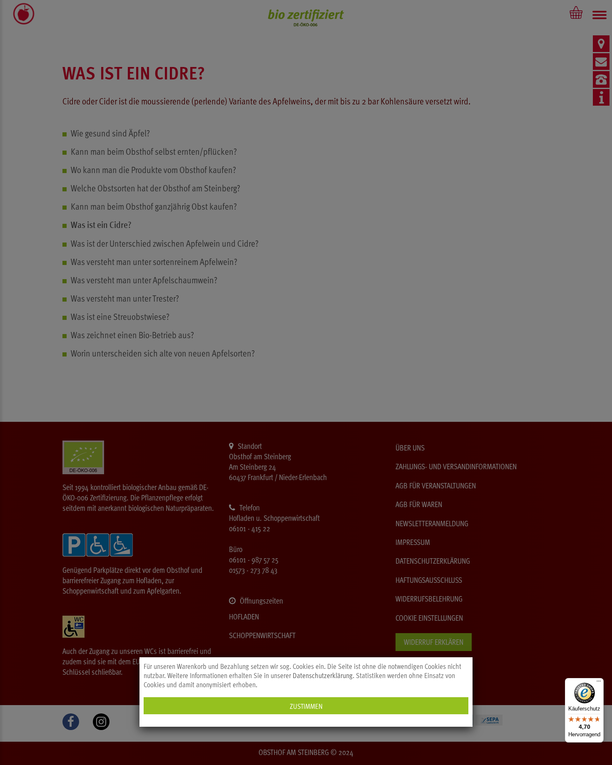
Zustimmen (306, 706)
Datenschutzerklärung (323, 675)
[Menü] (599, 683)
